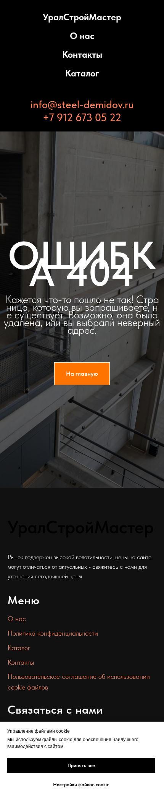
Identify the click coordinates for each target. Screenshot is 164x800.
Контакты (82, 54)
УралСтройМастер (82, 17)
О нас (82, 35)
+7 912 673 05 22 (82, 117)
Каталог (82, 73)
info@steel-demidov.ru (82, 104)
